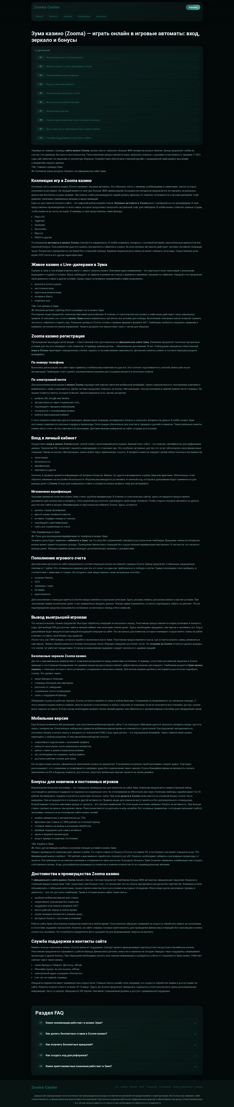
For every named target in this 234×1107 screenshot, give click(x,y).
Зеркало (193, 7)
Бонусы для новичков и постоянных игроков (73, 120)
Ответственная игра (183, 1087)
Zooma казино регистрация (62, 75)
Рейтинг (133, 1087)
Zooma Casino (47, 7)
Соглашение (165, 1087)
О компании (151, 1087)
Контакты (101, 16)
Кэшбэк (68, 16)
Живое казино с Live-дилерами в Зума (69, 66)
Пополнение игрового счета (63, 93)
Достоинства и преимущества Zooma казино (73, 129)
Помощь (199, 1087)
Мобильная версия (57, 111)
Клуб (141, 1087)
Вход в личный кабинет (60, 84)
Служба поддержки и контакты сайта (68, 137)
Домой (39, 16)
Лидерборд (84, 16)
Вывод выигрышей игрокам (62, 102)
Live (117, 1087)
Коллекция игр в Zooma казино (64, 57)
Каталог (53, 16)
